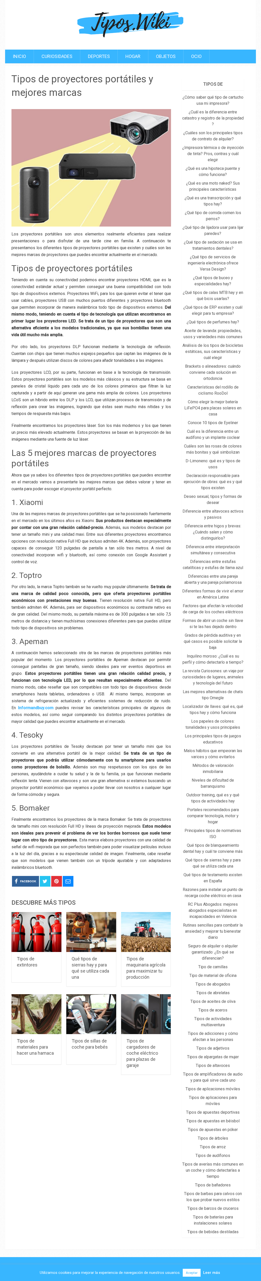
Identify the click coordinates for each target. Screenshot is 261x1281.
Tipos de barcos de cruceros (213, 1208)
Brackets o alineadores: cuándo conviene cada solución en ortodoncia (213, 372)
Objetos (166, 56)
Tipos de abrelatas (213, 992)
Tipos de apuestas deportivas (213, 1112)
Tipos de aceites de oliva (213, 1001)
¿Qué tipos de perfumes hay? (213, 322)
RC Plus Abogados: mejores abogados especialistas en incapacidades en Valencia (213, 910)
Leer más (211, 1272)
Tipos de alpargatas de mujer (213, 1056)
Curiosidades (57, 56)
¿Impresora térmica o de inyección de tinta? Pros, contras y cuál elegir (213, 153)
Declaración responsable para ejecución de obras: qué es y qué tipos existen (213, 481)
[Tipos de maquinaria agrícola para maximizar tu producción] (146, 932)
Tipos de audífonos (212, 1155)
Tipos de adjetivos (212, 1048)
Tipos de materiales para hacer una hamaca (35, 1047)
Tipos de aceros (212, 1010)
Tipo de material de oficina (213, 975)
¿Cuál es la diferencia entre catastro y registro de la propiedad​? (213, 118)
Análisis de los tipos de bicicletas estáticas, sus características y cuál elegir (212, 351)
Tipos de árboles (213, 1138)
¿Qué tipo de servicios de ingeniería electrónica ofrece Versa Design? (213, 263)
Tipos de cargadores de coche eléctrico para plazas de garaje (142, 1053)
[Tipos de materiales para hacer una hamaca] (36, 1014)
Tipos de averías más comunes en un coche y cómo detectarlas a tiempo (212, 1170)
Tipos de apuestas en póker (213, 1129)
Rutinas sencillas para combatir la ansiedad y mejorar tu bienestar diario (213, 931)
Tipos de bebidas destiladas (213, 1231)
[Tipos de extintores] (36, 932)
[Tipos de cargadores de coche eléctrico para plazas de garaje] (146, 1014)
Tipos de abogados (212, 984)
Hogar (132, 56)
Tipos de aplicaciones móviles (213, 1088)
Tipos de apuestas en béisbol (213, 1121)
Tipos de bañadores (213, 1185)
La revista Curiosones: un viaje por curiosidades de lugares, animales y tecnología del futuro (212, 677)
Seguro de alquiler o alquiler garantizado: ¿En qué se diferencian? (213, 952)
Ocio (196, 56)
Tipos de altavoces (213, 1065)
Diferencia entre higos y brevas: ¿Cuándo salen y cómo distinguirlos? (213, 532)
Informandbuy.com (36, 707)
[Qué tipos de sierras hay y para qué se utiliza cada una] (91, 932)
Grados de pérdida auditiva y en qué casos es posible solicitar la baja (213, 641)
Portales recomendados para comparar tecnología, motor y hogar (213, 815)
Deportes (99, 56)
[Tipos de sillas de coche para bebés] (91, 1014)
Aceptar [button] (192, 1273)
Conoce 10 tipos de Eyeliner (213, 422)
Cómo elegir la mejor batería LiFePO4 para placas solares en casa (212, 407)
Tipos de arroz (213, 1146)
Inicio (19, 56)
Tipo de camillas (213, 966)
